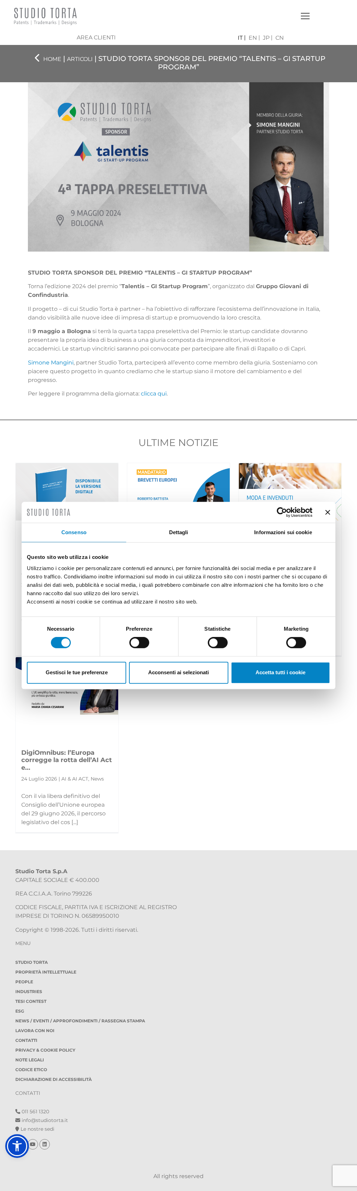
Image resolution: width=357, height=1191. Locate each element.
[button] (17, 1146)
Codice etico (31, 1069)
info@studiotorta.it (44, 1120)
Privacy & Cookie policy (45, 1050)
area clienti (96, 37)
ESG (19, 1011)
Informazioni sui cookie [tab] (283, 532)
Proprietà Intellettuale (45, 972)
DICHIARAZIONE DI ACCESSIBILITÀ (53, 1079)
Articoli (80, 59)
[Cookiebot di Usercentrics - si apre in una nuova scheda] (281, 512)
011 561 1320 (34, 1111)
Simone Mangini (51, 362)
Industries (28, 991)
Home (52, 59)
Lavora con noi (34, 1030)
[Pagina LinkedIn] (44, 1144)
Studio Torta (31, 962)
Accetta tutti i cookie (280, 672)
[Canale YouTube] (33, 1144)
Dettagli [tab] (178, 532)
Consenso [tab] (73, 532)
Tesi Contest (30, 1001)
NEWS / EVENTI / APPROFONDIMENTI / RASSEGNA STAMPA (80, 1020)
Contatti (26, 1040)
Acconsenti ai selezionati (178, 672)
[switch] (139, 642)
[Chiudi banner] (327, 512)
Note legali (29, 1059)
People (24, 981)
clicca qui (154, 393)
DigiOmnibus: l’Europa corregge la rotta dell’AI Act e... (66, 760)
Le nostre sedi (36, 1129)
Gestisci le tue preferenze (77, 672)
